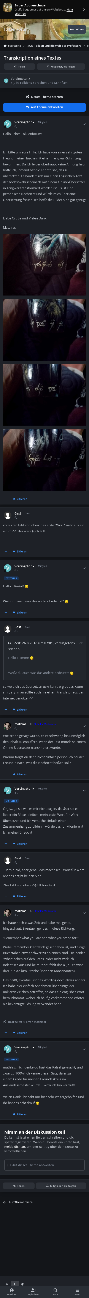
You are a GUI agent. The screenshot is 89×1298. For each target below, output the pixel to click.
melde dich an (14, 1147)
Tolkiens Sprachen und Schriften (44, 83)
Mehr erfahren (10, 9)
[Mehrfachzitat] (6, 498)
